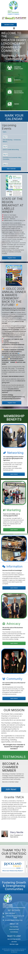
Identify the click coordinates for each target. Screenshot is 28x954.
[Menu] (14, 28)
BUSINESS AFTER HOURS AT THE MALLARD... (12, 159)
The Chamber (14, 927)
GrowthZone (14, 952)
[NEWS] (12, 107)
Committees (14, 932)
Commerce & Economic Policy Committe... (12, 149)
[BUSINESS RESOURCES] (17, 95)
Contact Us (5, 951)
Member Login (14, 944)
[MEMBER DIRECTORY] (17, 71)
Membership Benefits (14, 939)
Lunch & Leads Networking (11, 140)
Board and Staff (14, 929)
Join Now (14, 942)
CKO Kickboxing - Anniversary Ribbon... (12, 131)
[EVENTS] (13, 83)
